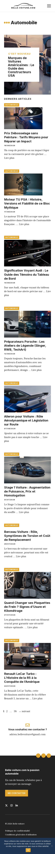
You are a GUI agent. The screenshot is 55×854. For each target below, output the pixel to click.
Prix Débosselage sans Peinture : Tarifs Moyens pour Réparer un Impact (26, 137)
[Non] (52, 846)
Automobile (11, 105)
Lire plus (9, 158)
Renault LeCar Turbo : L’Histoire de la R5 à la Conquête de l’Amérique (22, 678)
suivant (24, 711)
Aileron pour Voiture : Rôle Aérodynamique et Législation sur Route (26, 420)
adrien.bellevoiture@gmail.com (27, 734)
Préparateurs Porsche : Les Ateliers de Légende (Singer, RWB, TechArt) (25, 345)
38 (15, 711)
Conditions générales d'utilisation (21, 834)
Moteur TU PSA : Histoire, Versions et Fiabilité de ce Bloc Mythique (27, 203)
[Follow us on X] (6, 805)
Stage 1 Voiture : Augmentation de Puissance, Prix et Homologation (27, 491)
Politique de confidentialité (17, 830)
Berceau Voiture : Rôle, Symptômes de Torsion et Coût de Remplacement (27, 536)
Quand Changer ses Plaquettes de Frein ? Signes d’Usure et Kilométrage (27, 607)
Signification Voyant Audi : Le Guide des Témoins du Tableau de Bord (26, 274)
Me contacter (16, 793)
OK (28, 850)
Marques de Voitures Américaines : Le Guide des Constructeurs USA (21, 67)
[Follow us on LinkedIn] (16, 805)
